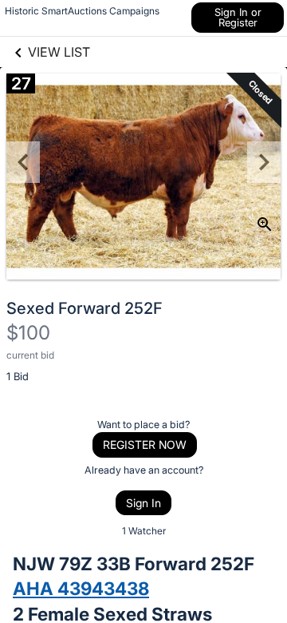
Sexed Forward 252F (84, 308)
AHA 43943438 (81, 588)
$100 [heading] (28, 332)
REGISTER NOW (145, 444)
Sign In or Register (237, 17)
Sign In (143, 503)
